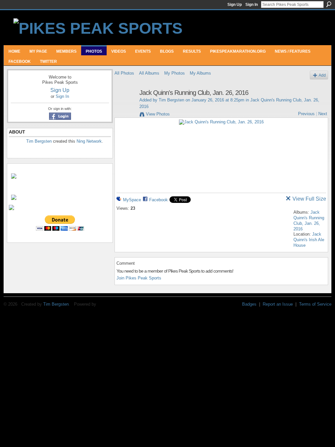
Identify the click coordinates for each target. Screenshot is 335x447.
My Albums (200, 73)
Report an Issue (278, 304)
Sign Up (234, 4)
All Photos (124, 73)
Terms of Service (315, 304)
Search (328, 4)
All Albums (149, 73)
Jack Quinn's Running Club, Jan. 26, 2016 (308, 220)
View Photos (158, 114)
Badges (249, 304)
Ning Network (89, 141)
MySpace (132, 199)
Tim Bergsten (39, 141)
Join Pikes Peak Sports (138, 278)
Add (322, 75)
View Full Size (309, 199)
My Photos (174, 73)
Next (322, 113)
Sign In (251, 4)
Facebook (158, 199)
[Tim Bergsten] (125, 106)
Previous (306, 113)
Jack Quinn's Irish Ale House (308, 240)
